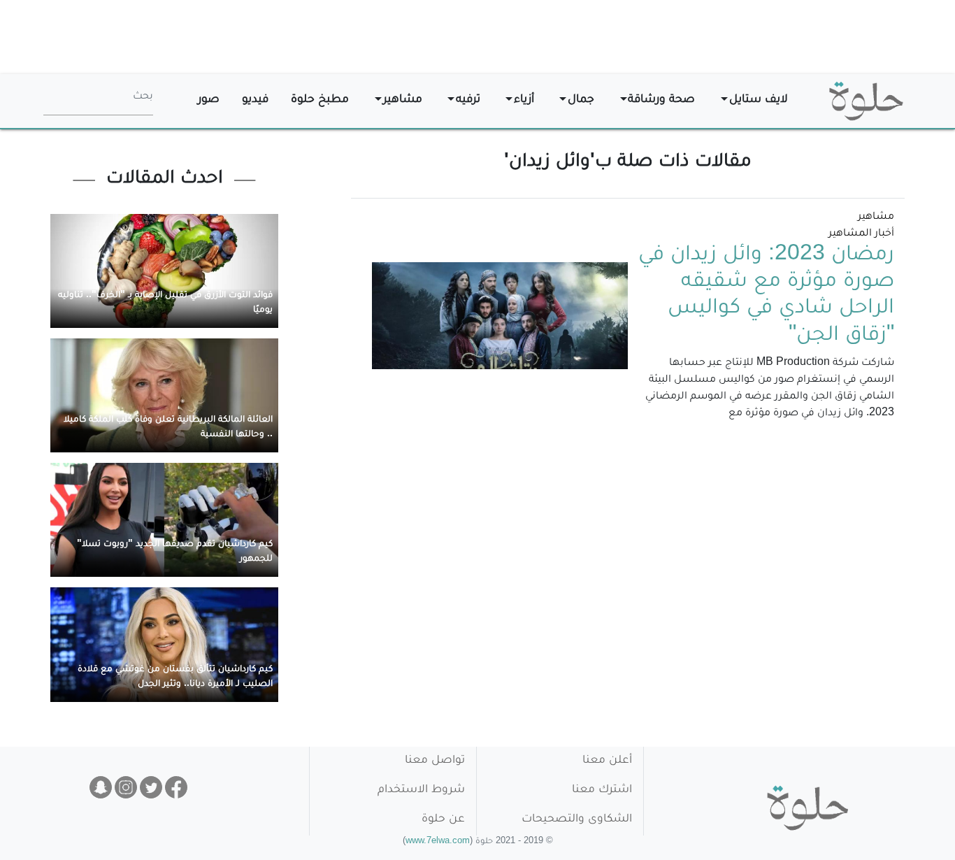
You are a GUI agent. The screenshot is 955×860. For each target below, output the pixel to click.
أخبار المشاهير (861, 234)
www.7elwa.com (437, 842)
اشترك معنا (602, 790)
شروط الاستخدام (421, 790)
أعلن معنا (607, 761)
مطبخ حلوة (320, 100)
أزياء (524, 100)
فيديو (255, 100)
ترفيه (468, 100)
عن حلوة (443, 820)
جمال (581, 100)
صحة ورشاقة (661, 100)
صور (209, 100)
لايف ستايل (758, 100)
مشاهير (402, 100)
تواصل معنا (435, 761)
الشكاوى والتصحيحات (577, 820)
